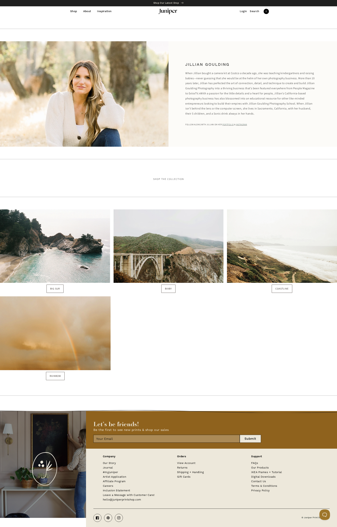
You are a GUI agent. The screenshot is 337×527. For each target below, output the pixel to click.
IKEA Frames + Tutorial (266, 472)
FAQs (254, 463)
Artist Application (114, 476)
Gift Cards (184, 476)
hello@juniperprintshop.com (122, 499)
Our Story (109, 463)
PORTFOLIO (228, 124)
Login (243, 11)
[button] (254, 11)
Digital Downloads (263, 476)
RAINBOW (55, 376)
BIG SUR (55, 288)
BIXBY (168, 288)
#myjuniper (110, 472)
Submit (250, 439)
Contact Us (258, 481)
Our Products (260, 467)
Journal (108, 467)
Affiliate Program (114, 481)
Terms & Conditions (264, 485)
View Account (186, 463)
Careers (108, 485)
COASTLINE (282, 288)
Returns (182, 467)
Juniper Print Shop (314, 517)
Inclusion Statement (116, 490)
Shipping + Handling (190, 472)
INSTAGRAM (241, 124)
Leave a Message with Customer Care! (129, 495)
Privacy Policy (260, 490)
